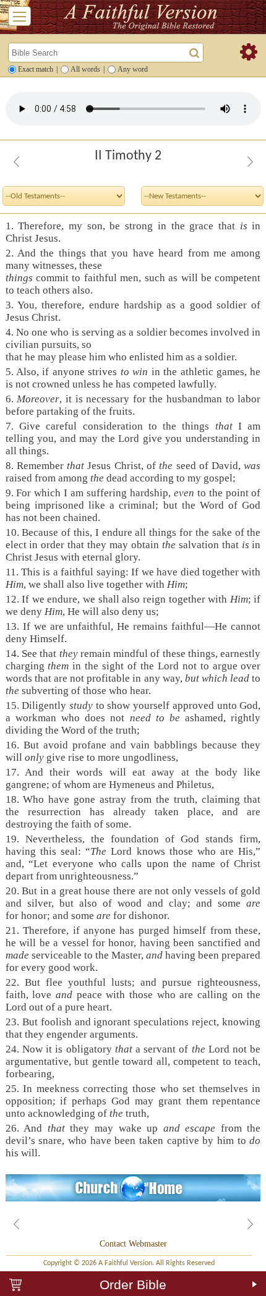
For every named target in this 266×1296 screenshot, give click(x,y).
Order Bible (133, 1284)
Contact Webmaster (133, 1243)
